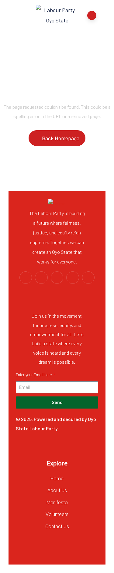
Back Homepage (60, 138)
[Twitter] (25, 277)
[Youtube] (57, 277)
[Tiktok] (88, 277)
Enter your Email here (34, 375)
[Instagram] (72, 277)
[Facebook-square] (41, 277)
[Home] (57, 203)
